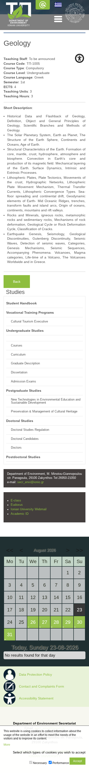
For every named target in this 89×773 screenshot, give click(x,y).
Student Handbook (21, 303)
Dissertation (19, 372)
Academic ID (19, 513)
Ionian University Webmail (29, 509)
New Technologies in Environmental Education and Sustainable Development (45, 401)
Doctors (16, 447)
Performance (60, 763)
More (7, 744)
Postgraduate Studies (23, 390)
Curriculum (18, 354)
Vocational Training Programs (30, 312)
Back (16, 281)
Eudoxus (17, 504)
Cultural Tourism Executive (29, 321)
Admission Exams (23, 381)
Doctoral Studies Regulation (30, 429)
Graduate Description (25, 363)
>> (79, 550)
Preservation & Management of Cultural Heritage (44, 411)
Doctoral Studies (19, 421)
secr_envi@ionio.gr (30, 482)
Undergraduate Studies (25, 330)
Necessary (40, 763)
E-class (16, 500)
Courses (16, 345)
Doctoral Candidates (25, 439)
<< (9, 550)
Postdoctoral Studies (23, 457)
